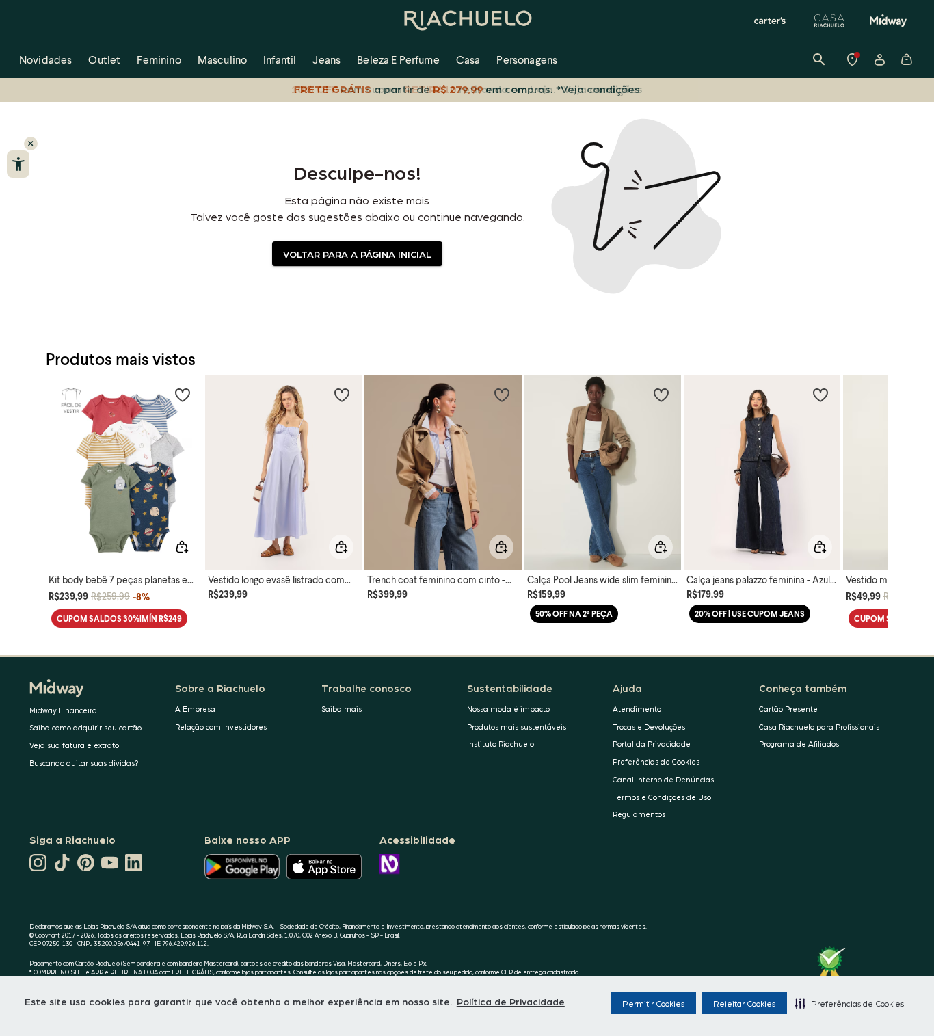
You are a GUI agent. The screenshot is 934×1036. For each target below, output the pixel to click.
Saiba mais (341, 709)
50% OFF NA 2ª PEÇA (574, 614)
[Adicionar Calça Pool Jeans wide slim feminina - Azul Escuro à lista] (661, 395)
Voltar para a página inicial (357, 254)
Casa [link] (468, 59)
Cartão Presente (788, 709)
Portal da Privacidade (652, 744)
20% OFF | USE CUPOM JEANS (750, 614)
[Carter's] (770, 20)
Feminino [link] (159, 59)
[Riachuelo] (467, 21)
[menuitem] (45, 59)
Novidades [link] (45, 59)
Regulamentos (639, 814)
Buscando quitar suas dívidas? (84, 763)
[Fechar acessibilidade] (31, 143)
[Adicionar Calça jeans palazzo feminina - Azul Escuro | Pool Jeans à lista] (820, 395)
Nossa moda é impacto (508, 709)
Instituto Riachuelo (500, 744)
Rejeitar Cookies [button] (744, 1003)
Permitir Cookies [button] (653, 1003)
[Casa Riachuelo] (829, 20)
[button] (849, 1003)
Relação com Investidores (221, 726)
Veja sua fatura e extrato (74, 745)
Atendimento (637, 709)
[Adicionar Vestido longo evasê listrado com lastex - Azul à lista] (342, 395)
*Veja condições (598, 88)
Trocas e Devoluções (649, 726)
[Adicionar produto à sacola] (182, 547)
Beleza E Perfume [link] (398, 59)
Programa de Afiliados (799, 744)
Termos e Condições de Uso (662, 797)
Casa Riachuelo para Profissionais (819, 726)
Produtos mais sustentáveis (516, 726)
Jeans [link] (326, 59)
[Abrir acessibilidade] (18, 164)
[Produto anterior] (63, 460)
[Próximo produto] (870, 460)
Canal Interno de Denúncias (663, 779)
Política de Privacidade (511, 1001)
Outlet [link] (104, 59)
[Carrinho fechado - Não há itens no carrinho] (906, 59)
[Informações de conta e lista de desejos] (879, 59)
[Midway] (888, 20)
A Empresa (195, 709)
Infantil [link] (279, 59)
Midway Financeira (63, 710)
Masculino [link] (222, 59)
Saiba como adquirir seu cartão (85, 727)
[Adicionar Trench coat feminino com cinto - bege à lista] (502, 395)
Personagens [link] (526, 59)
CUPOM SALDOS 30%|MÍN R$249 (119, 618)
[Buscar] (819, 59)
